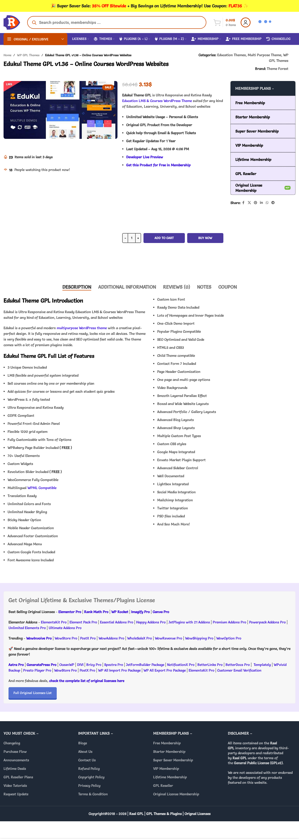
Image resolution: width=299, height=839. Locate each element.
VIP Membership (166, 768)
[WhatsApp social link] (267, 203)
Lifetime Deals (15, 768)
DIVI (80, 664)
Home (7, 55)
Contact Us (87, 760)
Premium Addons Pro (229, 622)
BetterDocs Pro (237, 664)
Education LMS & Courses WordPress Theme (157, 100)
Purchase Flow (15, 751)
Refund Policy (89, 768)
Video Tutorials (15, 785)
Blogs (82, 743)
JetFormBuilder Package (145, 664)
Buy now (205, 238)
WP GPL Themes (28, 55)
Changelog (12, 743)
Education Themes (231, 55)
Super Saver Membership (173, 760)
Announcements (16, 760)
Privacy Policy (89, 785)
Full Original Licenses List (32, 693)
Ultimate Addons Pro (65, 628)
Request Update (16, 794)
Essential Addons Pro (116, 622)
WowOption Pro (228, 638)
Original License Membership (176, 794)
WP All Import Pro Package (119, 670)
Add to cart (164, 238)
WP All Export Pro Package (164, 670)
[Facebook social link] (243, 203)
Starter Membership (169, 751)
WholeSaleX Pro (139, 638)
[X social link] (249, 203)
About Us (85, 751)
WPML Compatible (41, 488)
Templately (262, 664)
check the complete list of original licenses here (86, 680)
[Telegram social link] (273, 203)
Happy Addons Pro (151, 622)
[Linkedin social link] (261, 203)
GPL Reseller (163, 785)
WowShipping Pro (199, 638)
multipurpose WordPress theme (82, 328)
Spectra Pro (113, 664)
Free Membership (167, 743)
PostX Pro (88, 638)
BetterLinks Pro (210, 664)
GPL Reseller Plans (18, 777)
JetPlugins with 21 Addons (189, 622)
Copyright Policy (91, 777)
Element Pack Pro (83, 622)
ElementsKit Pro (54, 622)
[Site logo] (12, 21)
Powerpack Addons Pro (267, 622)
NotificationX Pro (181, 664)
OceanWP (67, 664)
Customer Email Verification (239, 670)
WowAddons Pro (111, 638)
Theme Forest (277, 68)
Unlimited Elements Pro (27, 628)
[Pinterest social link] (255, 203)
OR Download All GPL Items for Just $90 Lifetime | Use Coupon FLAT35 (173, 265)
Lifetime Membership (170, 777)
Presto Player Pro (37, 670)
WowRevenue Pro (168, 638)
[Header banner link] (149, 6)
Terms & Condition (93, 794)
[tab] (76, 287)
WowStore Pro (66, 638)
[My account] (245, 22)
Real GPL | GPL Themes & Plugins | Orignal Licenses (170, 813)
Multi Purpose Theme (264, 55)
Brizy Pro (93, 664)
